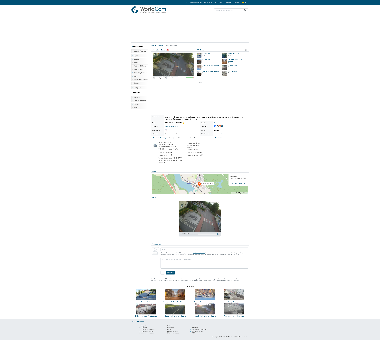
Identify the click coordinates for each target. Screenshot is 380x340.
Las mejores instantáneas (222, 123)
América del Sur (139, 69)
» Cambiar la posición (237, 183)
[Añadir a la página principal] (168, 77)
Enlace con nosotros (173, 333)
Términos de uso (197, 331)
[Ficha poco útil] (160, 77)
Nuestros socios (172, 331)
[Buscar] (245, 10)
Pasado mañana (188, 138)
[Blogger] (220, 126)
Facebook (195, 326)
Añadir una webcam (148, 329)
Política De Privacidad (199, 329)
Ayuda (136, 107)
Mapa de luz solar (140, 101)
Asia (135, 76)
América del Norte (140, 66)
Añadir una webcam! (195, 3)
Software (137, 97)
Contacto (170, 326)
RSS (193, 333)
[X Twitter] (217, 126)
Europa (136, 83)
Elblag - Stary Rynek (233, 71)
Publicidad (170, 328)
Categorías (137, 88)
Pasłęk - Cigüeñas (207, 59)
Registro (237, 3)
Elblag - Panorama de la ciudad (210, 71)
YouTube (195, 328)
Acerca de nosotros (148, 333)
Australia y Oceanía (140, 73)
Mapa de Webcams (140, 51)
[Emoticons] (163, 272)
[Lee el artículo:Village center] (166, 130)
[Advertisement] (190, 28)
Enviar (171, 273)
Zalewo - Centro (206, 53)
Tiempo (136, 104)
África (136, 63)
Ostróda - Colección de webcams (211, 65)
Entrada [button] (227, 3)
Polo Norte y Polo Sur (141, 80)
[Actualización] (195, 138)
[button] (244, 3)
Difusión (209, 3)
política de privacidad (199, 253)
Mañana (180, 138)
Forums (219, 3)
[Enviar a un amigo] (222, 126)
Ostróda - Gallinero (233, 65)
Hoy (175, 138)
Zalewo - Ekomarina (233, 53)
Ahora (170, 138)
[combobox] (231, 10)
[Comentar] (165, 77)
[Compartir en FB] (215, 126)
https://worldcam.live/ (172, 126)
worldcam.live (218, 134)
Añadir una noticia (147, 331)
